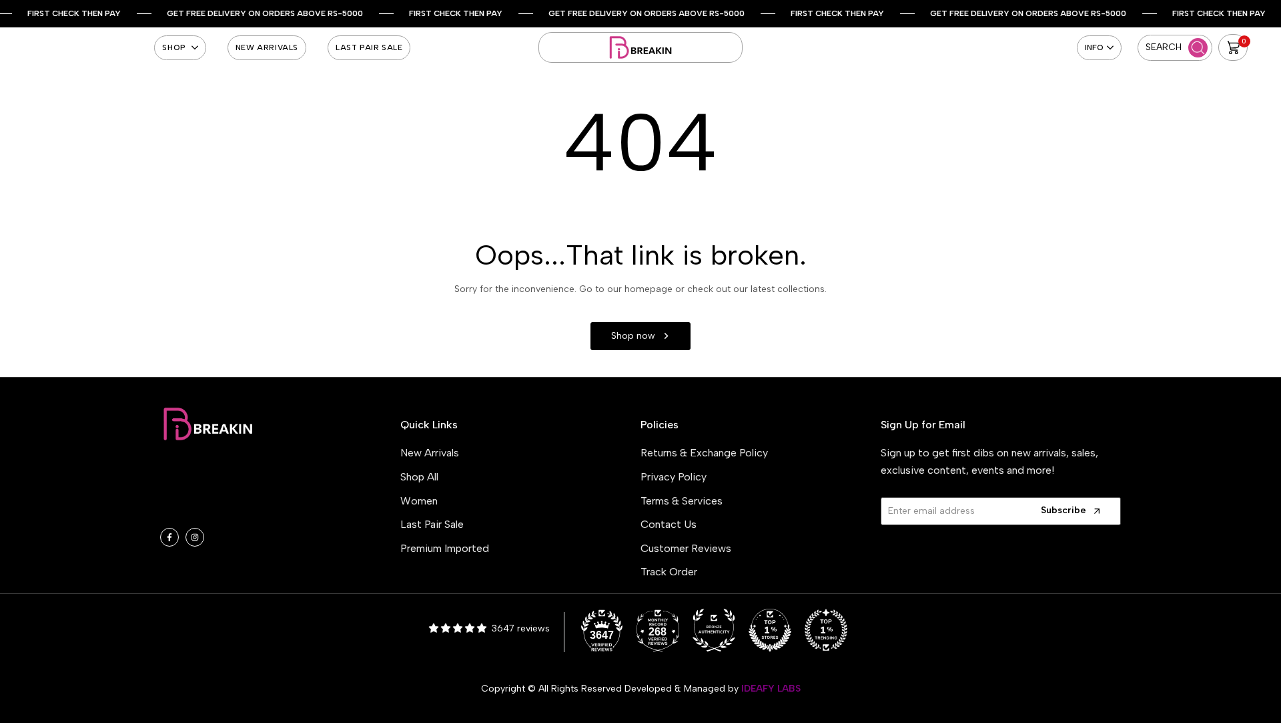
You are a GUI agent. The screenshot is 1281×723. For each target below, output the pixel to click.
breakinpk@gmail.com (242, 489)
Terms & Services (681, 500)
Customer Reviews (685, 548)
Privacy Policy (673, 476)
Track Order (668, 571)
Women (419, 500)
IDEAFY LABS (771, 688)
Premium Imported (444, 548)
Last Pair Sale (432, 524)
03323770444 (231, 509)
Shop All (419, 476)
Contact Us (668, 524)
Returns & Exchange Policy (704, 452)
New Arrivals (429, 452)
